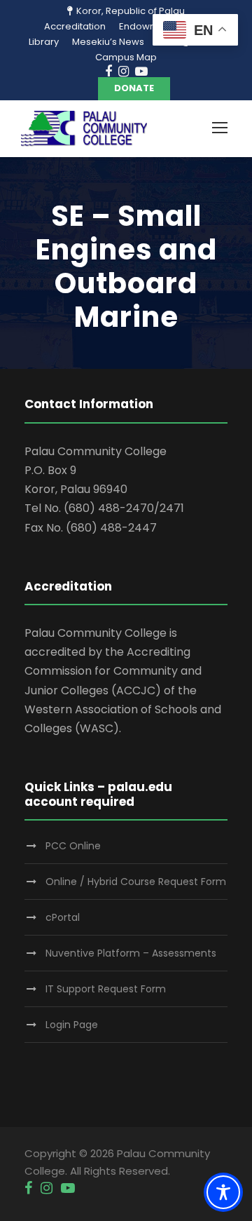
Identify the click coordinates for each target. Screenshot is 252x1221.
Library (44, 41)
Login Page (72, 1025)
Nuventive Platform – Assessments (131, 953)
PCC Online (73, 846)
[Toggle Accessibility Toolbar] (223, 1192)
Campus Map (126, 57)
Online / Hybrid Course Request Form (136, 882)
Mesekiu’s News (108, 41)
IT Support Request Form (106, 989)
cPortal (63, 917)
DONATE (134, 88)
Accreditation (75, 26)
